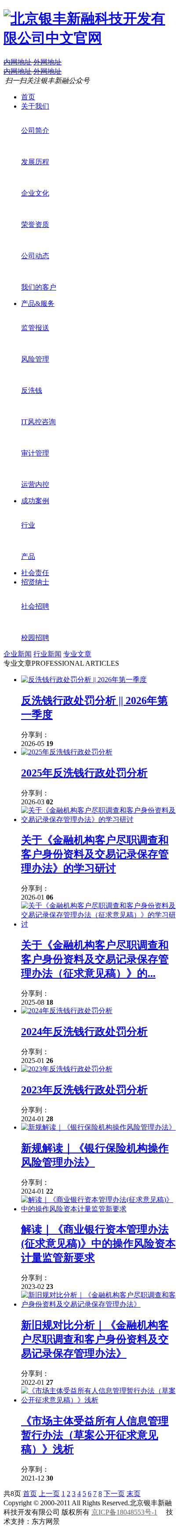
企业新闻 (18, 654)
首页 (28, 97)
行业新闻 (47, 654)
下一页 (114, 1493)
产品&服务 (37, 303)
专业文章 (77, 654)
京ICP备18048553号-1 (124, 1512)
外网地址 (47, 62)
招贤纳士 (35, 582)
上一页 (49, 1493)
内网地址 (18, 62)
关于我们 (35, 106)
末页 (134, 1493)
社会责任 (35, 573)
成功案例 (35, 501)
